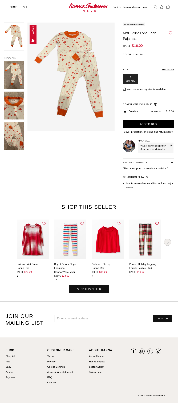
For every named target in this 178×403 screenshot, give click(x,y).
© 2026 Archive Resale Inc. (150, 395)
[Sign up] (162, 7)
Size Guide (168, 69)
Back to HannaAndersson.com (130, 7)
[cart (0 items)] (168, 6)
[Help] (171, 147)
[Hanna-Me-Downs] (89, 7)
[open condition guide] (155, 104)
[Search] (155, 7)
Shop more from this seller (153, 149)
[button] (170, 32)
